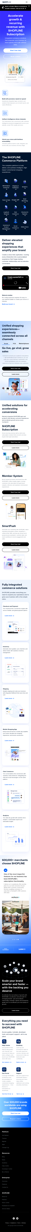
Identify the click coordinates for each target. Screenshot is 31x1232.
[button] (12, 939)
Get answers (5, 1062)
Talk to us (19, 1094)
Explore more (20, 1062)
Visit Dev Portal (6, 1094)
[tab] (6, 344)
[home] (7, 2)
